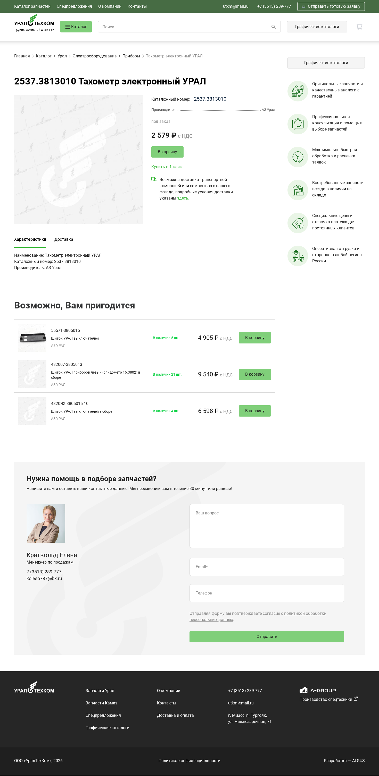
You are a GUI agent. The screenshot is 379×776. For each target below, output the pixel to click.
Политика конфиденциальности (189, 760)
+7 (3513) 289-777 (274, 6)
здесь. (183, 198)
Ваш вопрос (207, 513)
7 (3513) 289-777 (44, 571)
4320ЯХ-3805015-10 (69, 403)
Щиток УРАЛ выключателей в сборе (81, 411)
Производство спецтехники (326, 699)
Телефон (204, 593)
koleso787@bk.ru (44, 578)
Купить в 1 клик (166, 166)
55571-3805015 (65, 330)
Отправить (267, 636)
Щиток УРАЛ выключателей (75, 338)
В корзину (167, 151)
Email (202, 566)
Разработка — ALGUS (344, 760)
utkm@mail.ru (236, 6)
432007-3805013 (66, 364)
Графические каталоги (317, 26)
